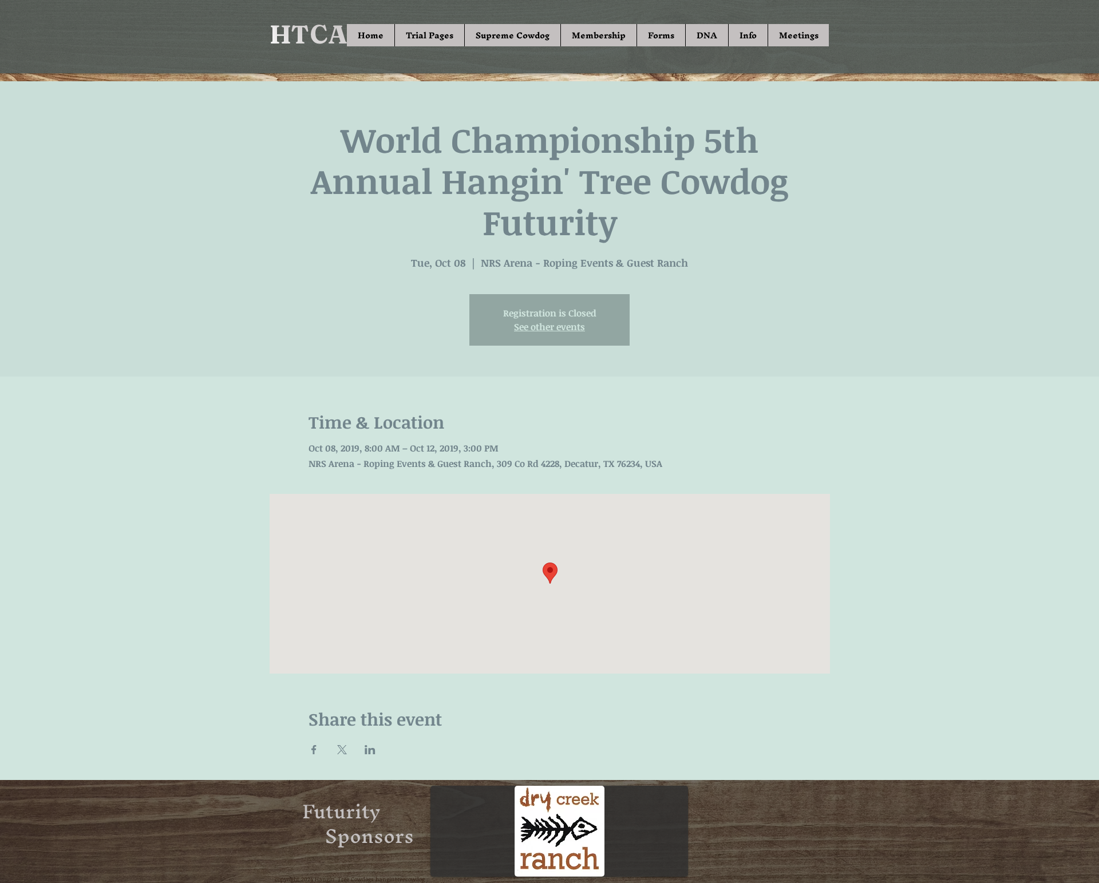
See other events (549, 326)
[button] (429, 35)
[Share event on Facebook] (314, 749)
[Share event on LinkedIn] (370, 749)
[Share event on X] (342, 749)
